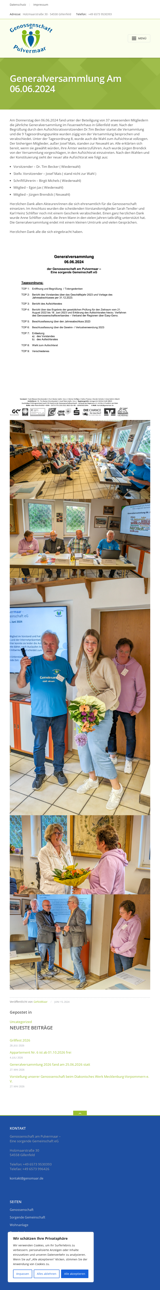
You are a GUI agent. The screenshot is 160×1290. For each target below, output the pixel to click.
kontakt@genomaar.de (26, 1178)
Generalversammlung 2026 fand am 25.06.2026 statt (50, 1064)
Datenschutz (18, 4)
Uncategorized (21, 1021)
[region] (51, 1257)
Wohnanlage (19, 1225)
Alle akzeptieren (74, 1274)
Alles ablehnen (46, 1274)
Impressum (40, 4)
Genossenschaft (22, 1210)
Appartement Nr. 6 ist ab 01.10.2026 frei (40, 1052)
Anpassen (22, 1274)
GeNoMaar (41, 1002)
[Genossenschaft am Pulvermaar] (32, 38)
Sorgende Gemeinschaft (27, 1217)
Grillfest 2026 (20, 1040)
